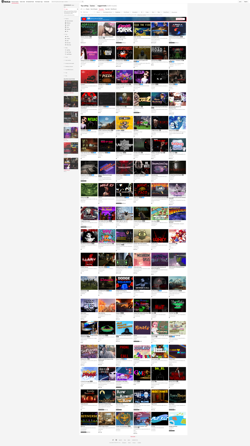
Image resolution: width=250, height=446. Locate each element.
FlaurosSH (66, 140)
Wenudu (170, 87)
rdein (170, 246)
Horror (65, 139)
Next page (133, 436)
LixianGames (153, 246)
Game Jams (22, 1)
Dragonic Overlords (173, 290)
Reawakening (154, 175)
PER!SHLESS (84, 290)
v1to (134, 293)
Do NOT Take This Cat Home (140, 243)
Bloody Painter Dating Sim (104, 381)
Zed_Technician (137, 316)
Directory (124, 442)
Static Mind (153, 133)
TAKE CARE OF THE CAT (122, 221)
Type (66, 72)
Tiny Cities (153, 221)
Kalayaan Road (154, 60)
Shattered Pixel (119, 270)
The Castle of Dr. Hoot (103, 221)
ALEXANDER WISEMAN (121, 200)
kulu (134, 109)
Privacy (134, 442)
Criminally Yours (155, 36)
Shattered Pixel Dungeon (122, 267)
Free (67, 36)
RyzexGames (100, 85)
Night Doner (154, 403)
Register (246, 1)
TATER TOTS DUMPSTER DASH (158, 197)
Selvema (171, 84)
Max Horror (171, 177)
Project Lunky (154, 243)
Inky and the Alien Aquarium (104, 243)
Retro (159, 12)
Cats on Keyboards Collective (104, 406)
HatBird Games (154, 177)
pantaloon (118, 133)
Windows (68, 23)
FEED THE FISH (137, 36)
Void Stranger (119, 152)
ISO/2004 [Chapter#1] (86, 243)
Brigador (118, 313)
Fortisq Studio (83, 429)
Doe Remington (154, 271)
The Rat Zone (136, 224)
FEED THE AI (137, 403)
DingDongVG (136, 362)
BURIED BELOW (102, 60)
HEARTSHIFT (172, 359)
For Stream (66, 108)
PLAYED (66, 154)
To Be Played (67, 170)
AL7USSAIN (118, 362)
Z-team (170, 225)
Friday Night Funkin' (120, 36)
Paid (67, 40)
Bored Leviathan (119, 177)
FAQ (125, 440)
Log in (240, 1)
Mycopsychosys (120, 60)
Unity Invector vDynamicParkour (177, 267)
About (120, 440)
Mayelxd (65, 94)
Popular (88, 9)
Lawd (152, 63)
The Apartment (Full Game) (175, 175)
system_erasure (119, 155)
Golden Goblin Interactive (174, 293)
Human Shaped (119, 175)
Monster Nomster (85, 36)
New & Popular (94, 9)
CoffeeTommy (154, 224)
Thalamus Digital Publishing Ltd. (175, 133)
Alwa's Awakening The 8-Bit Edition (159, 106)
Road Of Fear (101, 152)
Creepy (147, 12)
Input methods (68, 60)
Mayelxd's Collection (69, 92)
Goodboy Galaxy (119, 87)
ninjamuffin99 (119, 39)
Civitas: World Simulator (121, 426)
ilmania (152, 339)
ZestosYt (100, 154)
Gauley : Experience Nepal (104, 130)
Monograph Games (84, 177)
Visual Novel (166, 12)
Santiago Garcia (101, 316)
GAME (135, 381)
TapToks (82, 384)
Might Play (66, 123)
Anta (82, 224)
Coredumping (83, 362)
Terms (129, 442)
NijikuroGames (84, 339)
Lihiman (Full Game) (85, 60)
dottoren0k (100, 361)
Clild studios (118, 384)
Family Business (84, 403)
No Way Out (154, 290)
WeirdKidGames (137, 406)
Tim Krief (171, 155)
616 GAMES (153, 316)
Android (68, 29)
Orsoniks (153, 87)
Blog (129, 440)
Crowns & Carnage (85, 381)
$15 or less (69, 44)
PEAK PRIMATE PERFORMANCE (123, 335)
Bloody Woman (172, 381)
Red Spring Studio (84, 110)
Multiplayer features (69, 66)
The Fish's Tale (172, 313)
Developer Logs (39, 1)
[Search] (82, 2)
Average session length (69, 63)
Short (153, 12)
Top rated (107, 9)
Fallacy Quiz (172, 152)
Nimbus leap (83, 197)
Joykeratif (153, 155)
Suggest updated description (69, 14)
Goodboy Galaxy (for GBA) (122, 84)
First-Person (126, 12)
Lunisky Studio (154, 362)
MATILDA (136, 84)
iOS (67, 31)
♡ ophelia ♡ (171, 201)
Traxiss (82, 39)
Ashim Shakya (101, 133)
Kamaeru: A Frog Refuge (174, 335)
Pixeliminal (136, 246)
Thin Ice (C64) (172, 130)
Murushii (118, 109)
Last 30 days (69, 54)
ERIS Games (83, 200)
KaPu (82, 406)
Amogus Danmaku (173, 426)
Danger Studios (119, 293)
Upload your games (141, 14)
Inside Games (154, 293)
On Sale (68, 38)
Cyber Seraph (101, 335)
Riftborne (100, 106)
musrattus (153, 429)
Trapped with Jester (85, 221)
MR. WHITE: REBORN (139, 175)
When (66, 47)
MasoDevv (118, 429)
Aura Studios (101, 63)
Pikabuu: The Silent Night (157, 152)
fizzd (170, 39)
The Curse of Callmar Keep (104, 403)
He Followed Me (102, 290)
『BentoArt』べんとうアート (175, 64)
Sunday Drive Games (155, 200)
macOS (68, 25)
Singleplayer (117, 12)
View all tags (174, 12)
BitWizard (100, 224)
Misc (66, 75)
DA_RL (152, 381)
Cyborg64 (66, 109)
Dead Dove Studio (137, 64)
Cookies (139, 442)
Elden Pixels (153, 110)
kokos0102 (100, 429)
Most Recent (114, 9)
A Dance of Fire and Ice (174, 36)
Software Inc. (84, 359)
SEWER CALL (137, 290)
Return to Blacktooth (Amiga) (105, 175)
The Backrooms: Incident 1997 (141, 60)
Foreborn (83, 84)
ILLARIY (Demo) (84, 267)
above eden (83, 313)
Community (46, 1)
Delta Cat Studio (119, 63)
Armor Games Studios (173, 339)
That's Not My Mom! (85, 152)
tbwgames (118, 339)
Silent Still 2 (101, 267)
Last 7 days (69, 52)
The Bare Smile (137, 152)
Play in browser (70, 20)
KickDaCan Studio (84, 270)
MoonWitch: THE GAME (121, 381)
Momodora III (172, 243)
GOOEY (153, 84)
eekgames (118, 247)
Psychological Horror (107, 12)
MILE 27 (100, 197)
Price (66, 34)
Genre (66, 57)
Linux (68, 27)
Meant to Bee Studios (155, 39)
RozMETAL (83, 293)
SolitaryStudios (84, 155)
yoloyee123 (171, 427)
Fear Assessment (120, 197)
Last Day (68, 50)
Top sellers (101, 9)
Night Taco (136, 197)
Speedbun (136, 130)
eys (152, 406)
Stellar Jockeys (119, 316)
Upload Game (31, 1)
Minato (135, 335)
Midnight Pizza (101, 84)
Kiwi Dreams (83, 63)
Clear (73, 5)
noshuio (135, 338)
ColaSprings (66, 125)
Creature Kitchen (138, 221)
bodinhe (117, 224)
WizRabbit (136, 133)
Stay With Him (101, 313)
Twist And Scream (84, 87)
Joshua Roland (137, 382)
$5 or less (68, 42)
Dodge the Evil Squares (121, 290)
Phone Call (118, 359)
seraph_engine (84, 316)
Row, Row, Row (119, 403)
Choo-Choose (154, 359)
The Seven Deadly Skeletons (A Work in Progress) (158, 267)
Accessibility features (69, 69)
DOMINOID (136, 359)
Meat (152, 313)
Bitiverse (83, 426)
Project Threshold (120, 106)
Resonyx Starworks (173, 362)
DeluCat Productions (102, 41)
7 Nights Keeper (155, 130)
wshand (65, 156)
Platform (67, 18)
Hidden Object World (103, 426)
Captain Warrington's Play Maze (141, 313)
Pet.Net (153, 426)
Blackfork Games (172, 406)
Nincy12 (135, 39)
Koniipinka (83, 246)
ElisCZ (170, 110)
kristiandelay (171, 268)
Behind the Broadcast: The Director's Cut (175, 107)
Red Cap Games (137, 87)
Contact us (135, 440)
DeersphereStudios (137, 270)
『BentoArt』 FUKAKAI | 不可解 (176, 60)
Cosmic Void (101, 338)
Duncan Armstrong (155, 384)
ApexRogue (171, 403)
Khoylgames (136, 155)
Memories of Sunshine (120, 406)
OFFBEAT (118, 130)
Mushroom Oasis (137, 267)
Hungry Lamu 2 (137, 106)
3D (141, 12)
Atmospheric (135, 12)
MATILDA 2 (83, 130)
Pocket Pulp (100, 246)
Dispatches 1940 (84, 175)
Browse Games (15, 1)
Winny (65, 171)
